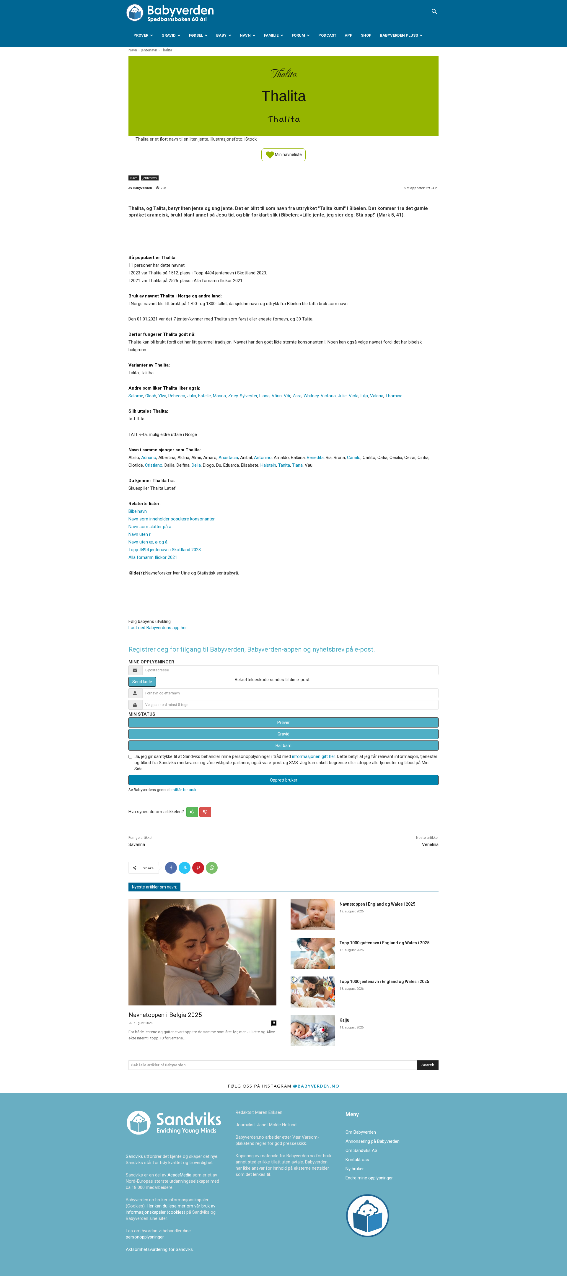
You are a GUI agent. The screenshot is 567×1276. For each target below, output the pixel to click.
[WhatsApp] (212, 868)
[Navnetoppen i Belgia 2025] (202, 952)
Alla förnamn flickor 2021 (152, 557)
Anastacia (228, 457)
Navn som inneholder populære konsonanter (171, 519)
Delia (196, 465)
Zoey (233, 395)
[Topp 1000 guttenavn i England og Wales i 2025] (313, 953)
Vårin (277, 395)
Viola (354, 395)
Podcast (327, 35)
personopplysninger (145, 1237)
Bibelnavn (137, 511)
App (349, 35)
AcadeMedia (180, 1175)
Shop (366, 35)
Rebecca (176, 395)
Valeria (376, 395)
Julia (191, 395)
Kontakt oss (357, 1159)
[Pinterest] (198, 868)
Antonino (263, 457)
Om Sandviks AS (361, 1150)
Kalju (344, 1020)
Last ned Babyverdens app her (157, 627)
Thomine (394, 395)
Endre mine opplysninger (369, 1178)
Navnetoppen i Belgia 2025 (165, 1014)
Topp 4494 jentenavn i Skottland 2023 (164, 549)
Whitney (311, 395)
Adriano (148, 457)
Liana (264, 395)
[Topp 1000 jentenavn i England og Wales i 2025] (313, 992)
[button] (434, 12)
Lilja (364, 395)
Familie (271, 35)
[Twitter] (184, 868)
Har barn (283, 745)
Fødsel (196, 35)
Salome (135, 395)
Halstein (268, 465)
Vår (287, 395)
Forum (298, 35)
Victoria (328, 395)
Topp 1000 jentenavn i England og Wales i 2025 (384, 981)
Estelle (204, 395)
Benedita (315, 457)
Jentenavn (149, 50)
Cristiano (153, 465)
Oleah (150, 395)
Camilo (354, 457)
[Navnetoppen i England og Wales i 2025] (313, 914)
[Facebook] (171, 868)
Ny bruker (355, 1168)
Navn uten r (139, 534)
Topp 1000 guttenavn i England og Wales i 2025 (384, 942)
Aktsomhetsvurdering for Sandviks (159, 1249)
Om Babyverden (361, 1132)
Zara (297, 395)
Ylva (162, 395)
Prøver (140, 35)
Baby (221, 35)
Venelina (430, 844)
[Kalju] (313, 1030)
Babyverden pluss (399, 35)
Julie (342, 395)
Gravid (169, 35)
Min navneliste (288, 154)
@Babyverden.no (316, 1086)
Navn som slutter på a (149, 526)
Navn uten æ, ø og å (147, 542)
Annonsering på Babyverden (373, 1141)
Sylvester (248, 395)
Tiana (297, 465)
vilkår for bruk (184, 789)
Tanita (284, 465)
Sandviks (134, 1156)
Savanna (136, 844)
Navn (245, 35)
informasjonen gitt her (313, 756)
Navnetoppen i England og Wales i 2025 (377, 904)
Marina (219, 395)
